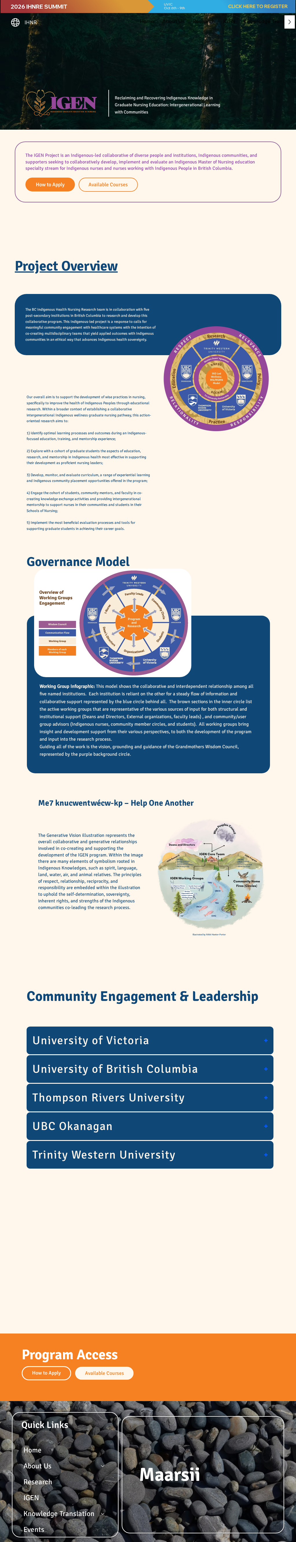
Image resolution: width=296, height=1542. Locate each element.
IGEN (31, 1497)
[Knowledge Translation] (103, 1513)
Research (37, 1481)
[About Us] (103, 1466)
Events (33, 1529)
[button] (173, 21)
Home (32, 1450)
